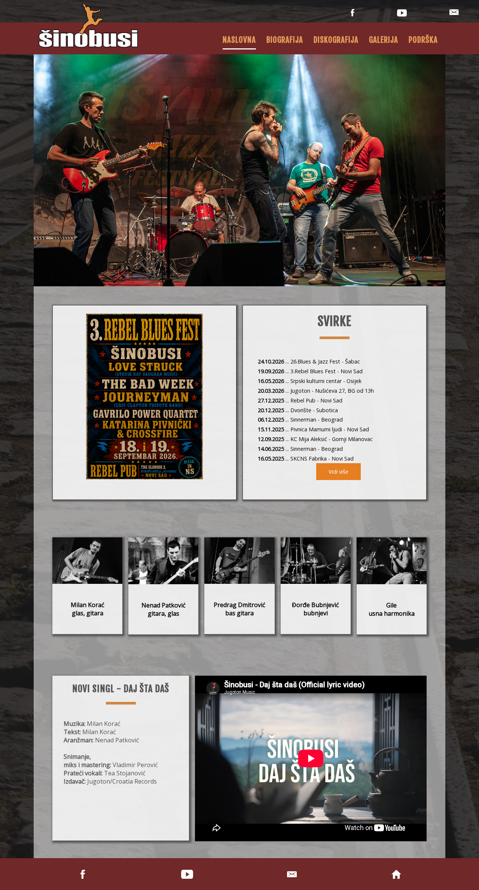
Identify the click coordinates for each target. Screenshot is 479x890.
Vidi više (338, 471)
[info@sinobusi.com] (453, 14)
